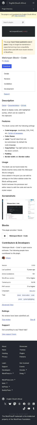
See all (32, 320)
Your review (6, 320)
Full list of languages (15, 133)
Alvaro (6, 61)
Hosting (5, 353)
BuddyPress (7, 390)
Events (22, 367)
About (4, 346)
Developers (6, 370)
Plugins (22, 353)
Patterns (23, 357)
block (19, 295)
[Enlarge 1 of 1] (32, 202)
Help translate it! (20, 16)
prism (20, 299)
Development (9, 89)
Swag (23, 373)
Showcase (23, 346)
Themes (22, 350)
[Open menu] (34, 3)
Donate (23, 370)
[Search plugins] (23, 22)
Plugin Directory (7, 9)
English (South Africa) (14, 399)
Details (6, 74)
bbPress (6, 387)
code (32, 295)
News (4, 350)
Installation (8, 84)
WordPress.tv (8, 373)
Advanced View (7, 305)
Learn (4, 363)
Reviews (7, 79)
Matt (4, 383)
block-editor (26, 295)
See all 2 (32, 291)
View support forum (9, 334)
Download (6, 66)
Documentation (13, 105)
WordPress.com (8, 380)
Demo (4, 105)
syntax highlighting (28, 299)
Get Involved (24, 363)
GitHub (23, 105)
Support (7, 94)
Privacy (4, 357)
